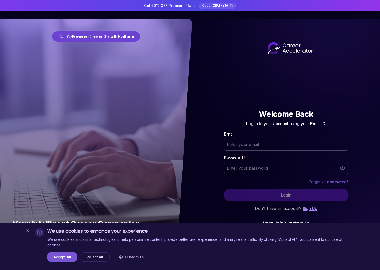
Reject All (95, 257)
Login (286, 195)
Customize (134, 257)
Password (235, 157)
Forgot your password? (328, 181)
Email (229, 134)
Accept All (62, 257)
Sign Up (310, 209)
